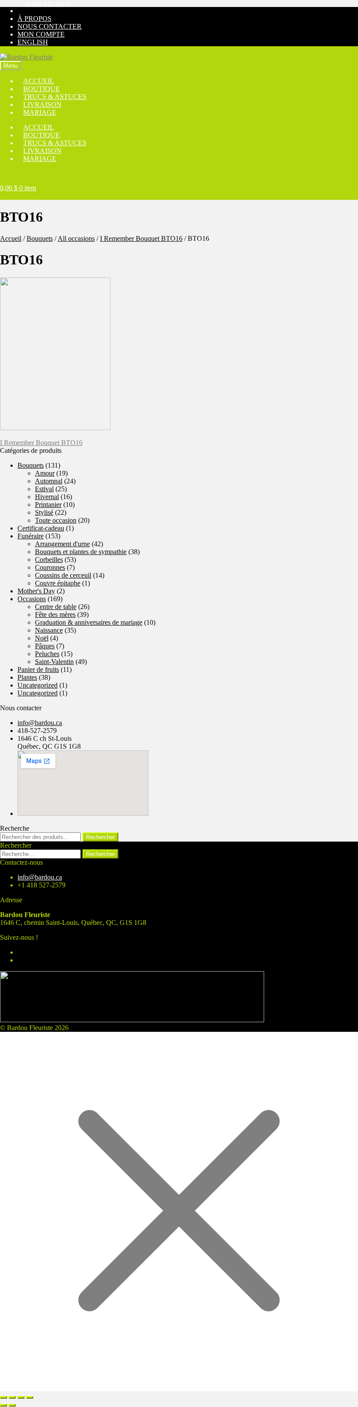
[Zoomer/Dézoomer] (3, 1397)
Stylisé (44, 512)
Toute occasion (55, 520)
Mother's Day (36, 591)
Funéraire (30, 536)
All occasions (76, 238)
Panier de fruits (38, 669)
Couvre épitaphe (57, 583)
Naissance (49, 630)
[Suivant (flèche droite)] (12, 1405)
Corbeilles (49, 559)
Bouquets (40, 238)
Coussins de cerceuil (63, 575)
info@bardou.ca (39, 722)
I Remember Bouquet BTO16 (141, 238)
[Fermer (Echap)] (29, 1397)
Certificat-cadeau (40, 528)
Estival (44, 489)
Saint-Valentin (54, 661)
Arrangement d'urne (62, 544)
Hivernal (47, 496)
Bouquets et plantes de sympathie (81, 551)
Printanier (48, 504)
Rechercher (100, 837)
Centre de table (55, 606)
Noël (41, 638)
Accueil (10, 238)
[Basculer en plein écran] (12, 1397)
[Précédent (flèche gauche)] (3, 1405)
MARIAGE (39, 112)
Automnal (48, 481)
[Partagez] (20, 1397)
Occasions (31, 599)
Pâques (45, 646)
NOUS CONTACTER (49, 26)
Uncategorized (37, 685)
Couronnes (50, 567)
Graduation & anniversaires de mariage (88, 622)
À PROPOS (34, 18)
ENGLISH (32, 42)
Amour (45, 473)
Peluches (47, 653)
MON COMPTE (41, 34)
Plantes (27, 677)
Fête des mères (55, 614)
